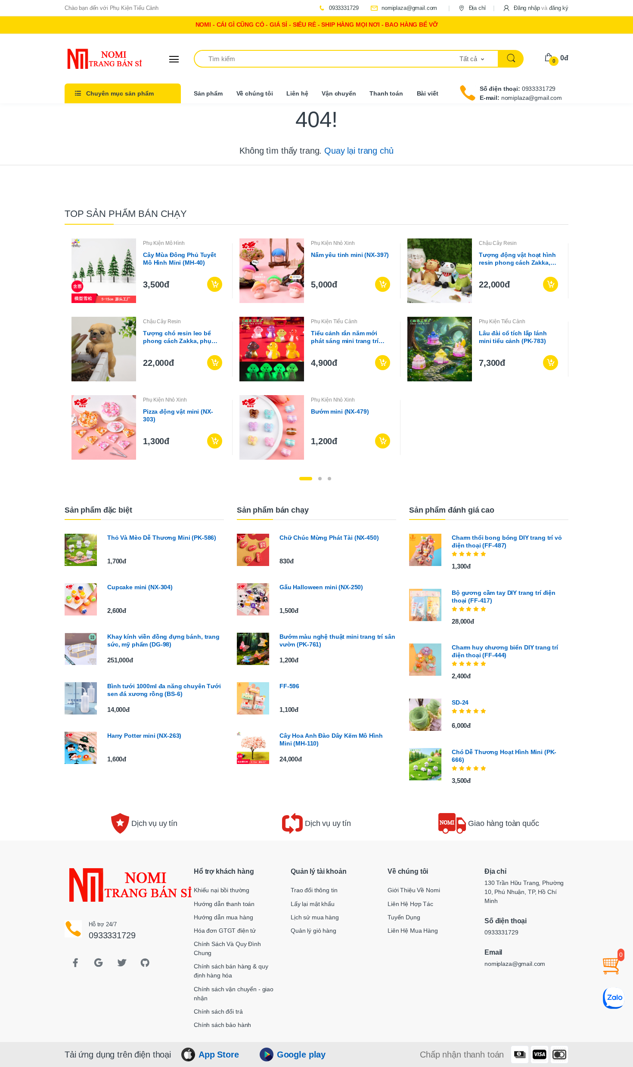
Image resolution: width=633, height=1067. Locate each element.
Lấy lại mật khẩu (313, 903)
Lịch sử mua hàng (315, 917)
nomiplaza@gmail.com (408, 8)
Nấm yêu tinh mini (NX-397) (350, 254)
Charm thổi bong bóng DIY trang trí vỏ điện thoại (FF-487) (507, 541)
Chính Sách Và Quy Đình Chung (227, 948)
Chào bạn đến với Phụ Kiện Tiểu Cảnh (111, 8)
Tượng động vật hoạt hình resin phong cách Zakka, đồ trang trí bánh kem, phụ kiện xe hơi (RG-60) (517, 258)
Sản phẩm (208, 93)
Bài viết (427, 93)
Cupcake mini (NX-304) (140, 587)
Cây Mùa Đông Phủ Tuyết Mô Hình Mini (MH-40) (179, 258)
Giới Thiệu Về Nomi (414, 890)
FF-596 (289, 686)
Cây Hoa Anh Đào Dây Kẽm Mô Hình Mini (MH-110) (331, 739)
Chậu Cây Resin (498, 243)
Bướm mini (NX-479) (340, 411)
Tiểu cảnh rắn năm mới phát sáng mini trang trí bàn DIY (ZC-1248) (345, 337)
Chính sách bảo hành (222, 1024)
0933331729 (342, 8)
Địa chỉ (476, 8)
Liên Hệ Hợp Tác (410, 903)
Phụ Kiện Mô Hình (164, 243)
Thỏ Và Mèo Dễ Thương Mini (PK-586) (161, 537)
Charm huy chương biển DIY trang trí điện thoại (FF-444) (505, 651)
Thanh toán (386, 93)
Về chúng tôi (254, 93)
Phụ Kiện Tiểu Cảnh (334, 322)
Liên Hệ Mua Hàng (413, 930)
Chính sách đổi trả (218, 1011)
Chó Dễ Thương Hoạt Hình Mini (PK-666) (504, 755)
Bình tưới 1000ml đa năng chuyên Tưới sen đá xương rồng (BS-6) (164, 690)
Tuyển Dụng (404, 917)
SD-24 (460, 702)
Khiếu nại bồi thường (221, 890)
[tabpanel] (316, 349)
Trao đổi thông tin (314, 890)
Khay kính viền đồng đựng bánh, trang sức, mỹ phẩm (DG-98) (163, 640)
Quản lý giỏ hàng (313, 930)
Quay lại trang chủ (358, 150)
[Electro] (97, 59)
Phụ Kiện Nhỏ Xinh (333, 243)
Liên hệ (297, 93)
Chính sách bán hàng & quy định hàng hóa (231, 971)
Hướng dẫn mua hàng (223, 917)
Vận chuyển (339, 93)
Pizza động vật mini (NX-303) (178, 415)
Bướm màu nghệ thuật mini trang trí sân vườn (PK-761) (337, 640)
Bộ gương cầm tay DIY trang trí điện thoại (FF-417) (503, 596)
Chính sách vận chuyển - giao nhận (233, 994)
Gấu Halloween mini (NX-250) (321, 587)
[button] (535, 8)
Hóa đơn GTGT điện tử (225, 930)
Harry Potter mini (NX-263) (144, 735)
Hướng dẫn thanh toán (224, 903)
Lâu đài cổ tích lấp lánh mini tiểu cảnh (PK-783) (513, 337)
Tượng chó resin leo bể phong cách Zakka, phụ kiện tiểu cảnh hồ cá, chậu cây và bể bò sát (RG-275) (181, 337)
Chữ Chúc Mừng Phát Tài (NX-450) (329, 537)
